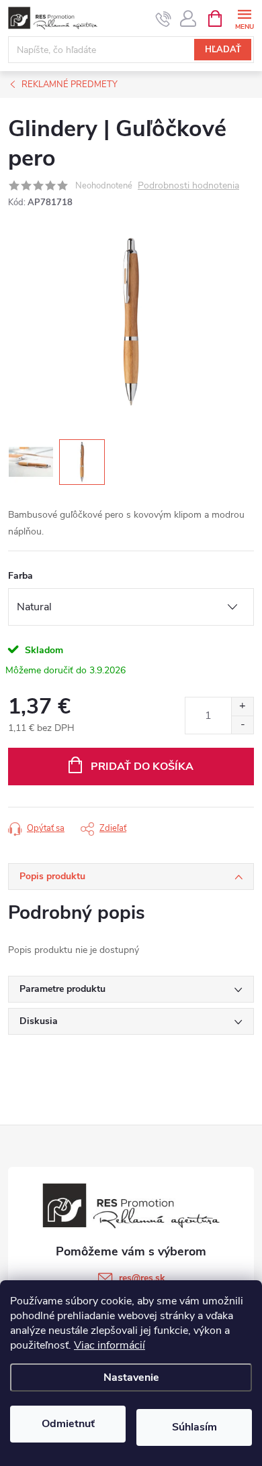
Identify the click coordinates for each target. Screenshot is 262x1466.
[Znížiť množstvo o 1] (242, 725)
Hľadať (223, 50)
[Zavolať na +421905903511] (163, 18)
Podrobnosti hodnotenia (188, 186)
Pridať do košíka (142, 766)
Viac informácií (109, 1345)
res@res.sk (142, 1278)
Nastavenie (131, 1377)
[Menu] (244, 18)
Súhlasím (194, 1427)
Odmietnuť (68, 1423)
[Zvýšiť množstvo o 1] (242, 706)
